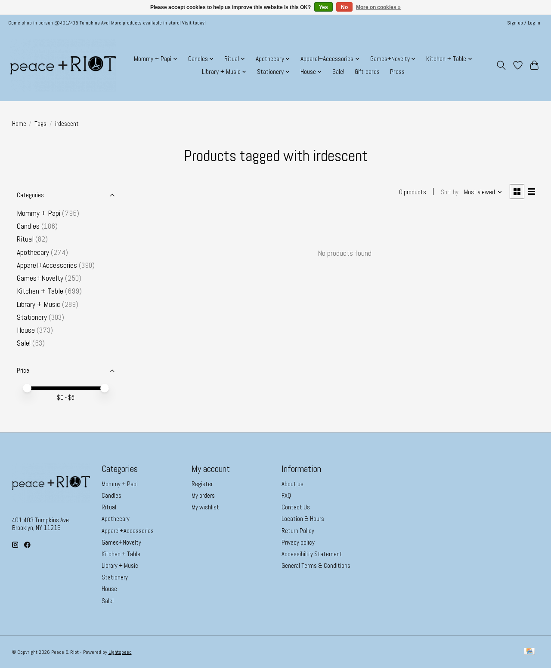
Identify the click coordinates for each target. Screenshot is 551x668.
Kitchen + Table (40, 291)
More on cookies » (378, 7)
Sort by (449, 192)
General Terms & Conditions (316, 566)
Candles (29, 226)
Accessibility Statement (312, 554)
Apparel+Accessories (47, 265)
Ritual (25, 239)
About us (292, 484)
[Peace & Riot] (63, 65)
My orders (203, 495)
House (26, 330)
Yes (323, 7)
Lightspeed (120, 652)
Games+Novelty (40, 278)
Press (397, 71)
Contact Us (296, 507)
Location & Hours (303, 519)
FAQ (286, 495)
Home (19, 124)
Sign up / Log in (523, 22)
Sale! (338, 71)
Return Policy (298, 531)
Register (202, 484)
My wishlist (205, 507)
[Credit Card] (529, 652)
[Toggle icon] (501, 65)
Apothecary (33, 252)
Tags (40, 124)
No (344, 7)
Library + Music (38, 304)
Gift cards (367, 71)
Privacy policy (298, 542)
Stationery (32, 317)
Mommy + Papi (38, 213)
